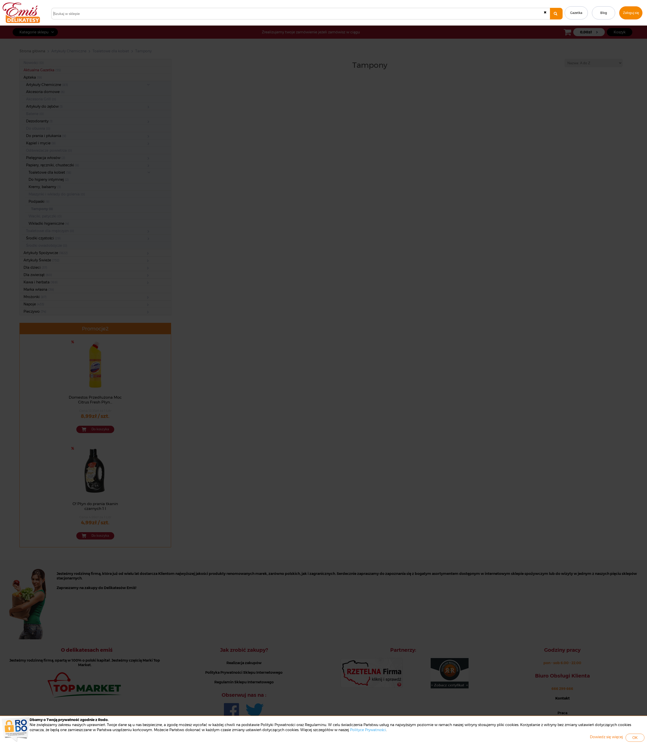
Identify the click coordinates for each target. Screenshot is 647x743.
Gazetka (576, 13)
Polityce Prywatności (368, 730)
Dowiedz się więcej (606, 737)
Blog (603, 13)
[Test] (556, 13)
